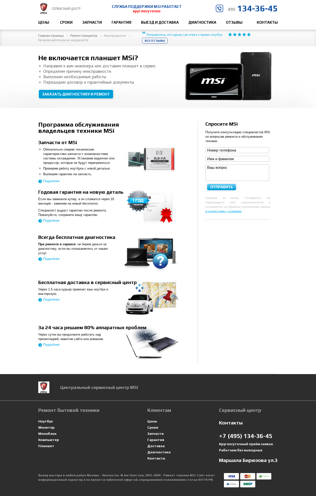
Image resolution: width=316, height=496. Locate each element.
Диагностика (202, 22)
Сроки (66, 22)
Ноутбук (45, 421)
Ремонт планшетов (83, 36)
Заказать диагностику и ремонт (76, 94)
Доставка (156, 446)
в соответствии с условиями (223, 211)
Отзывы (234, 22)
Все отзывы (155, 40)
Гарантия (121, 22)
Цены (43, 22)
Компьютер (48, 440)
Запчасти (92, 22)
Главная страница (51, 36)
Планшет (46, 446)
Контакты (267, 22)
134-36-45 (253, 8)
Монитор (46, 427)
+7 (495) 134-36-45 (245, 436)
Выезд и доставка (160, 22)
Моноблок (47, 434)
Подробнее (51, 181)
